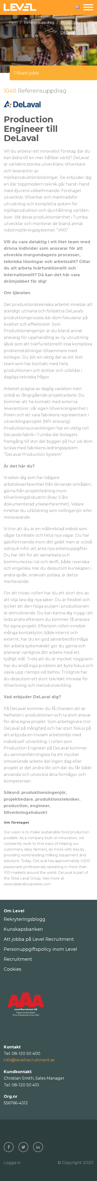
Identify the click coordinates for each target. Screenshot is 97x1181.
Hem (13, 22)
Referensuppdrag (39, 22)
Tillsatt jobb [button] (26, 72)
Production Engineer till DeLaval (70, 27)
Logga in (12, 1162)
